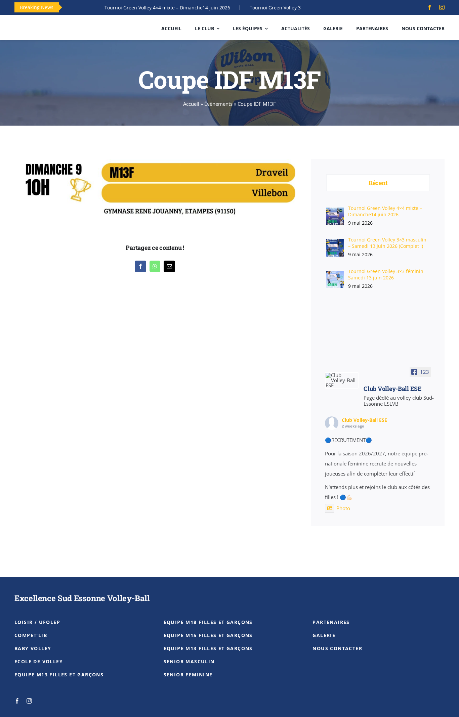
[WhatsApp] (155, 266)
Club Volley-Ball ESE (364, 420)
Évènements (218, 103)
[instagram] (442, 7)
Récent (378, 183)
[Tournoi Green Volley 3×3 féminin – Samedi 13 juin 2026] (335, 275)
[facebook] (429, 7)
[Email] (169, 266)
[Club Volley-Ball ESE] (342, 380)
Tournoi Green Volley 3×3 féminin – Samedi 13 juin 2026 (387, 274)
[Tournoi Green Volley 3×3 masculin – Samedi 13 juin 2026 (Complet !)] (335, 243)
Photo (343, 508)
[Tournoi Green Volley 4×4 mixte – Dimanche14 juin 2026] (335, 212)
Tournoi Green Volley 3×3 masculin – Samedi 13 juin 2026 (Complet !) (387, 242)
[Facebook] (140, 266)
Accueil (191, 103)
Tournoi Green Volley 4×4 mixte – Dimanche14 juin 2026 (149, 7)
